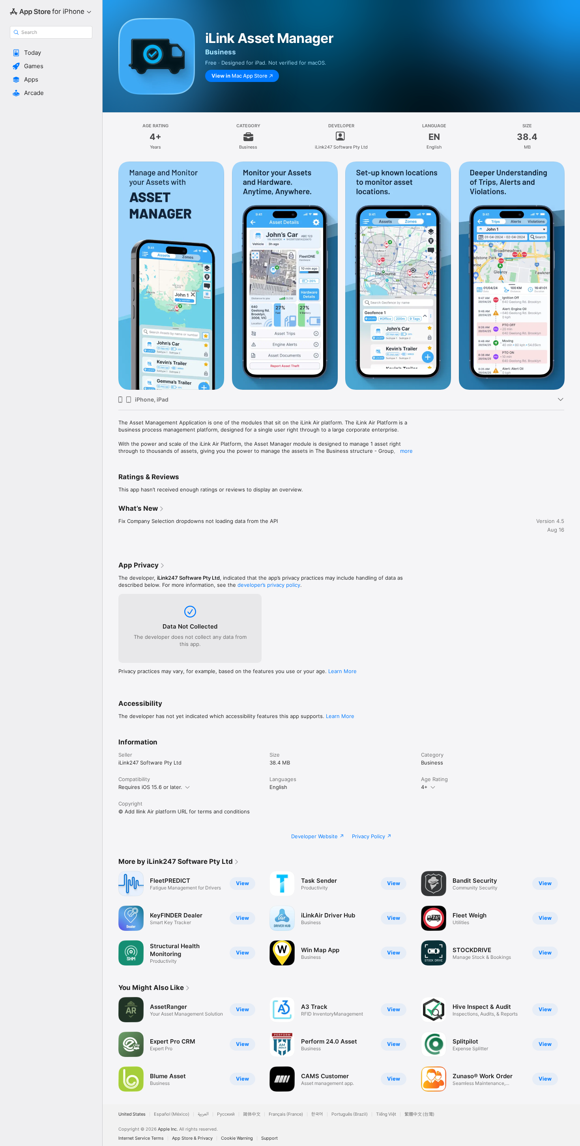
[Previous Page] (110, 275)
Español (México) (171, 1114)
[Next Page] (572, 275)
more (406, 451)
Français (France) (286, 1114)
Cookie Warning (237, 1138)
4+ (424, 787)
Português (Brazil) (349, 1114)
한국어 (317, 1114)
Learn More (342, 671)
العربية (203, 1114)
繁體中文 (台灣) (419, 1114)
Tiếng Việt (386, 1114)
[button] (51, 53)
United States (132, 1114)
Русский (226, 1114)
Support (269, 1138)
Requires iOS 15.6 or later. (150, 787)
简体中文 (251, 1114)
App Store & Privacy (192, 1138)
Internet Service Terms (141, 1138)
